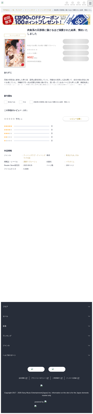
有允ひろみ (11, 102)
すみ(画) (40, 45)
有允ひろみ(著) (32, 45)
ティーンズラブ (30, 10)
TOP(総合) (6, 10)
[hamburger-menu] (90, 3)
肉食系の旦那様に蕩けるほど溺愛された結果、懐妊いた (52, 102)
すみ (24, 102)
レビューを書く (32, 53)
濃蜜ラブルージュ (50, 45)
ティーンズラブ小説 (44, 10)
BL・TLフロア (17, 10)
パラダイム (70, 162)
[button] (72, 378)
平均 (18, 119)
